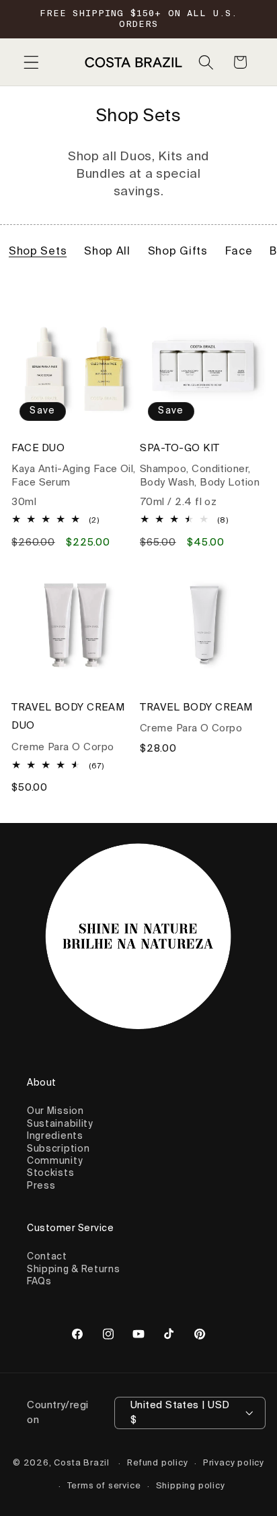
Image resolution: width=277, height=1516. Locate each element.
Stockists (50, 1173)
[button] (31, 62)
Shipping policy (190, 1486)
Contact (47, 1256)
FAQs (39, 1281)
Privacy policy (233, 1463)
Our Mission (55, 1111)
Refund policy (157, 1463)
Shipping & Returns (73, 1269)
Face (239, 251)
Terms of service (104, 1486)
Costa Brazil (82, 1463)
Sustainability (60, 1124)
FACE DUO (38, 448)
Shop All (107, 251)
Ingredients (55, 1136)
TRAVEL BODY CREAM (196, 707)
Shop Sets (38, 251)
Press (41, 1186)
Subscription (58, 1149)
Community (54, 1161)
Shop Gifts (178, 251)
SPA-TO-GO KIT (180, 448)
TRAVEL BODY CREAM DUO (67, 716)
